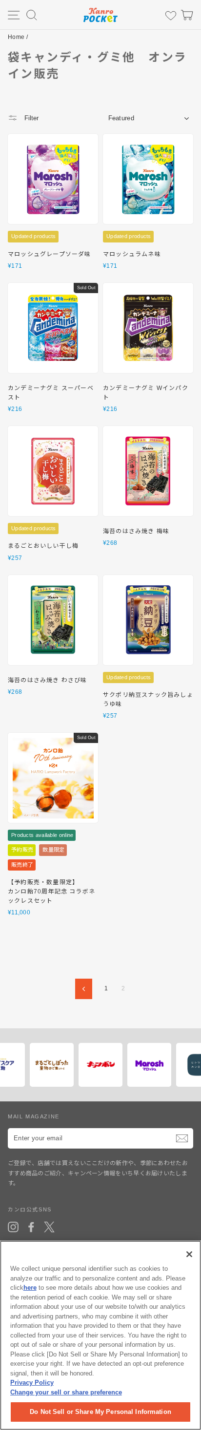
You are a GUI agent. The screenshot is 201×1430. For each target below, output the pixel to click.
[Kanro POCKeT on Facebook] (31, 1227)
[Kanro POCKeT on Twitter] (49, 1227)
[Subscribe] (182, 1138)
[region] (100, 1335)
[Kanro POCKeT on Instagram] (13, 1227)
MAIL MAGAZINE (34, 1116)
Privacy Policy (32, 1382)
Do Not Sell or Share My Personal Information (100, 1411)
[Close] (189, 1254)
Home (16, 37)
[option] (53, 1065)
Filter (30, 118)
